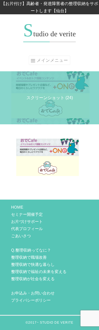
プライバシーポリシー (31, 300)
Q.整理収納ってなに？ (31, 250)
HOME (17, 207)
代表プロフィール (27, 228)
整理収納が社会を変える (33, 278)
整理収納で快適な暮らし (33, 264)
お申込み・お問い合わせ (33, 293)
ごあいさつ (21, 236)
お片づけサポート (27, 221)
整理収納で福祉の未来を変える (39, 271)
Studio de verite (49, 34)
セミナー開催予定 (27, 214)
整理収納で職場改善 (29, 257)
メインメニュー (52, 60)
